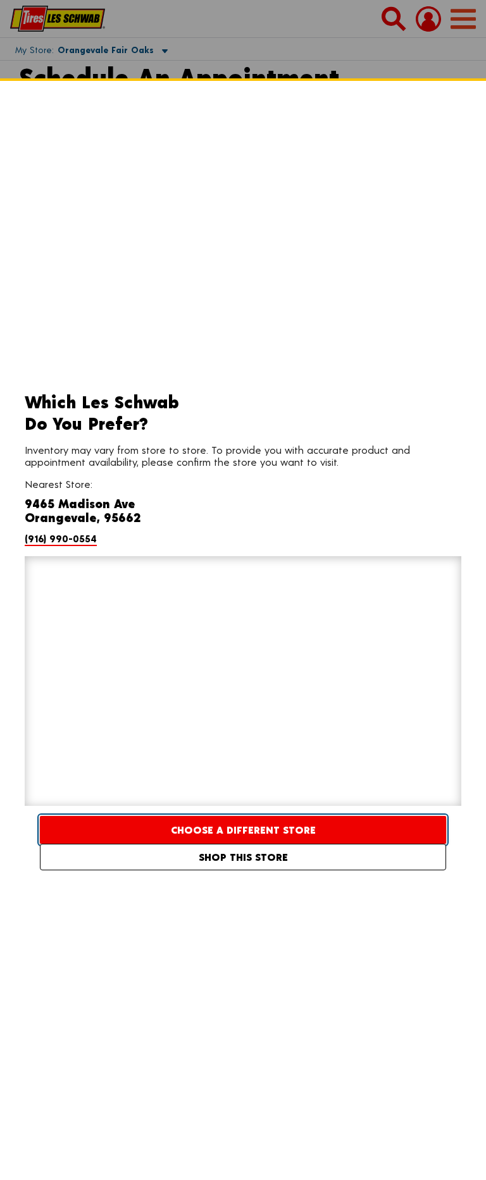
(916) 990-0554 (61, 538)
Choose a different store (243, 830)
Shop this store (243, 857)
